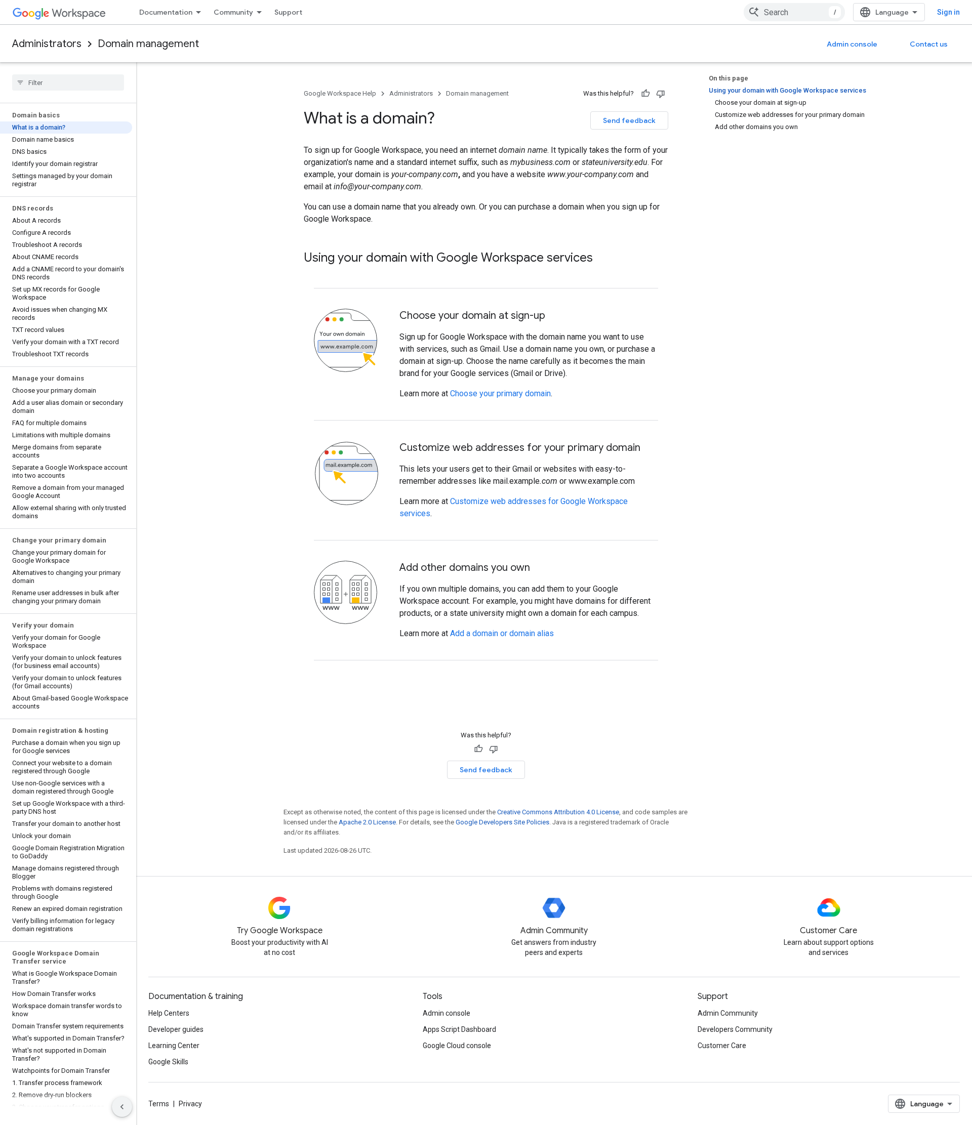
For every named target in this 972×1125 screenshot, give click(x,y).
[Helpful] (645, 93)
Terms (158, 1104)
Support (288, 12)
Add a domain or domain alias (502, 633)
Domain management (148, 43)
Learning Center (173, 1045)
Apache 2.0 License (367, 822)
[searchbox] (68, 82)
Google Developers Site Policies (502, 822)
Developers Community (735, 1029)
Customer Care (722, 1045)
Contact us (929, 44)
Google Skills (168, 1062)
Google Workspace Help (340, 93)
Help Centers (168, 1013)
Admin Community (728, 1013)
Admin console (852, 44)
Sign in (948, 12)
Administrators (47, 43)
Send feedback (629, 120)
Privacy (190, 1104)
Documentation (165, 12)
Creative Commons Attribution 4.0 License (558, 812)
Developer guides (176, 1029)
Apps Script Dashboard (459, 1029)
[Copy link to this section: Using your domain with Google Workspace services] (603, 259)
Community (233, 12)
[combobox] (794, 12)
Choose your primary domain (500, 393)
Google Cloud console (457, 1045)
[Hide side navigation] (122, 1107)
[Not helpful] (660, 93)
